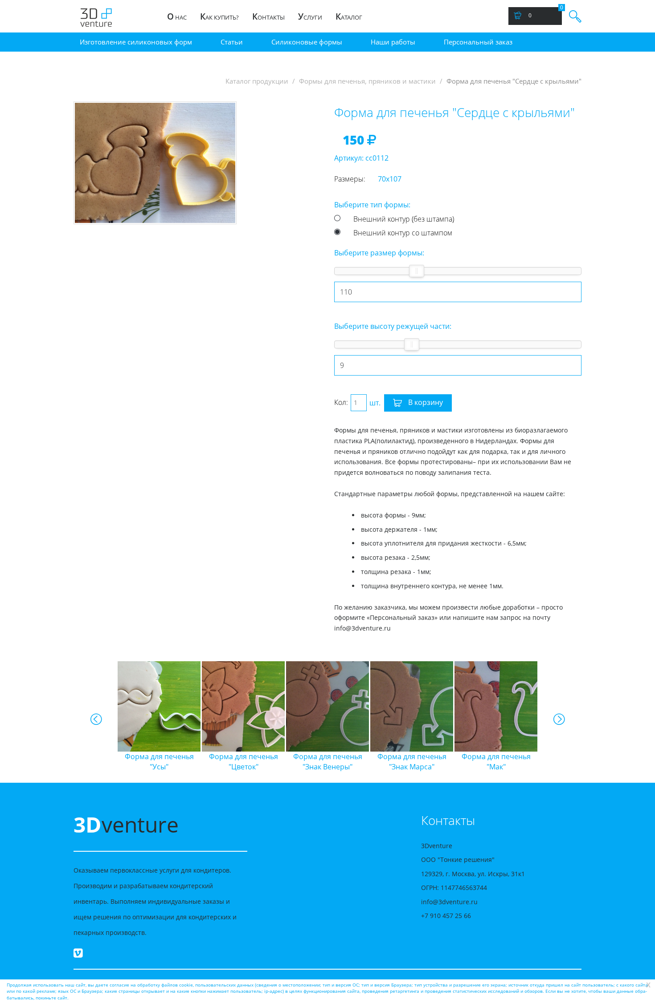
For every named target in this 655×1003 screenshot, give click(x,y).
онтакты (268, 16)
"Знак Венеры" (293, 762)
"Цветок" (208, 762)
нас (177, 16)
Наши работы (393, 41)
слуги (310, 16)
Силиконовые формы (306, 41)
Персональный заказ (478, 41)
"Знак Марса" (377, 762)
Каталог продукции (256, 81)
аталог (349, 16)
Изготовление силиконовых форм (136, 41)
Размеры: (349, 179)
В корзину (424, 402)
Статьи (232, 41)
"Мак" (461, 762)
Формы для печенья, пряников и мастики (367, 81)
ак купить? (219, 16)
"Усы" (124, 762)
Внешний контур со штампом (402, 233)
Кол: (341, 402)
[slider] (416, 271)
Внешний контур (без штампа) (403, 219)
